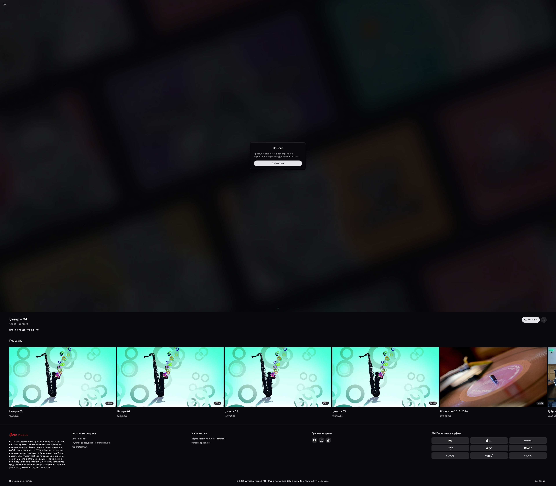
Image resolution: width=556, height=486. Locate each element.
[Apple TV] (489, 448)
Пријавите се (278, 163)
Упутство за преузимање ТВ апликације (91, 443)
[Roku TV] (528, 448)
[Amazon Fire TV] (450, 448)
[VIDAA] (528, 455)
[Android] (450, 440)
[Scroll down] (278, 307)
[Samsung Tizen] (489, 455)
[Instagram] (321, 440)
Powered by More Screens (317, 481)
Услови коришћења (201, 443)
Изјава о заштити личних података (209, 439)
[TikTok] (328, 440)
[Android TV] (528, 440)
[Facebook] (314, 440)
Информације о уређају (20, 481)
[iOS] (489, 440)
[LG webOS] (450, 455)
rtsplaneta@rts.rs (79, 447)
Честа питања (78, 439)
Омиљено (532, 320)
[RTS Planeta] (18, 435)
